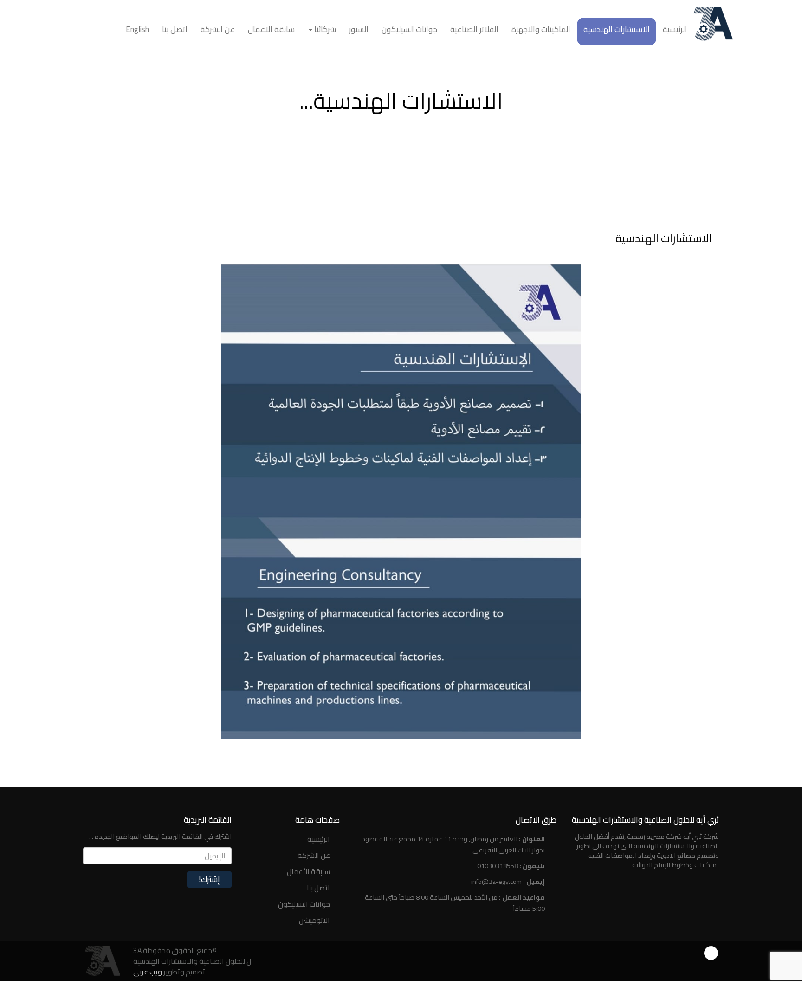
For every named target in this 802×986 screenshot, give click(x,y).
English (137, 29)
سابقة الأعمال (308, 871)
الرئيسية (675, 29)
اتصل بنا (175, 29)
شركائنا (324, 29)
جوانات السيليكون (409, 29)
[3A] (101, 960)
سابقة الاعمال (271, 29)
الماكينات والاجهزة (540, 29)
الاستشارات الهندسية (616, 29)
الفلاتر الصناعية (474, 29)
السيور (359, 29)
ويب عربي (147, 972)
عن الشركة (217, 29)
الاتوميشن (314, 920)
